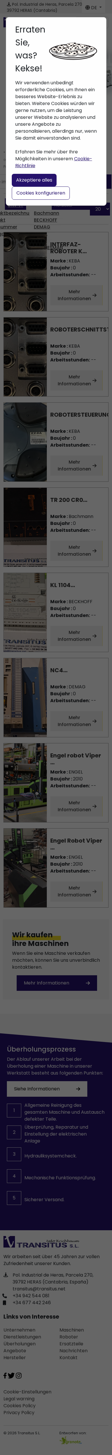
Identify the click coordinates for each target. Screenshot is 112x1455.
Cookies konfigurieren (40, 193)
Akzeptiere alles (34, 180)
